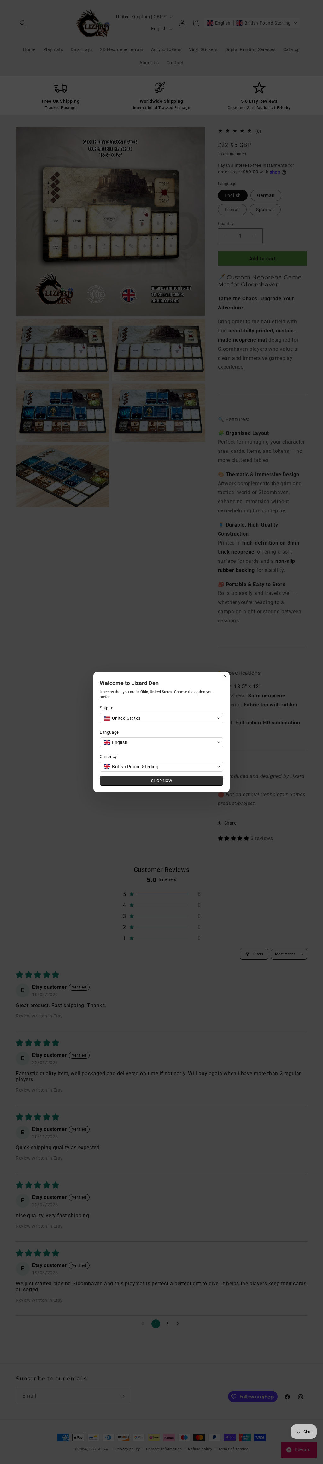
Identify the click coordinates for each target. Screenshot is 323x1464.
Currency (108, 756)
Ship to (106, 708)
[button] (161, 718)
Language (109, 732)
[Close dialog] (225, 676)
